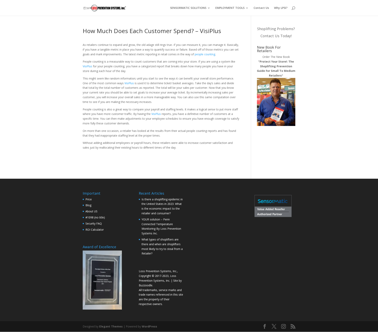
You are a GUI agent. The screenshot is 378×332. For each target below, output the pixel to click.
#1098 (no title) (95, 217)
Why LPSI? (280, 8)
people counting (205, 54)
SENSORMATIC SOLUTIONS (188, 8)
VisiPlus (87, 66)
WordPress (149, 326)
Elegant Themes (111, 326)
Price (88, 199)
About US (91, 211)
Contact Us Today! (276, 35)
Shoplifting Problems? (276, 28)
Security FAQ (93, 223)
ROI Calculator (94, 229)
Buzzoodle (145, 285)
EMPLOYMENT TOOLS (230, 8)
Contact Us (261, 8)
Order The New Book (276, 66)
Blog (88, 205)
